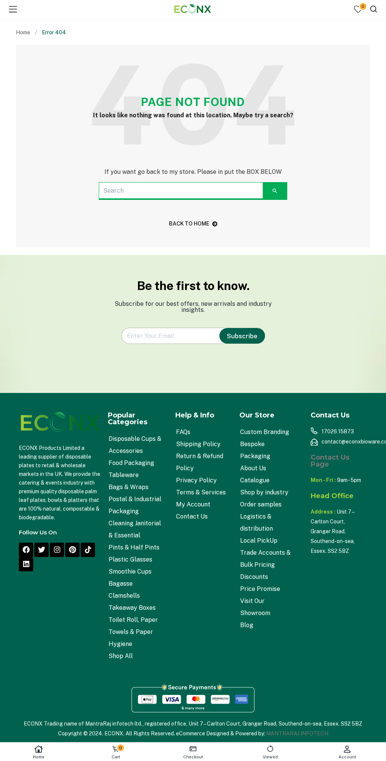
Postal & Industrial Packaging (135, 505)
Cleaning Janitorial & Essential (135, 529)
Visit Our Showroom (255, 607)
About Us (253, 468)
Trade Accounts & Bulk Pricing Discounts (265, 564)
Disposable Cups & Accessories (135, 444)
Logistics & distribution (256, 522)
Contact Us (192, 516)
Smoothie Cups (130, 571)
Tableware (124, 475)
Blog (246, 625)
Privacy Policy (196, 480)
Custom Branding (264, 432)
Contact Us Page (330, 460)
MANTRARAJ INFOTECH (297, 733)
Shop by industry (264, 492)
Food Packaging (131, 462)
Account (347, 757)
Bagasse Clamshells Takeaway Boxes (132, 595)
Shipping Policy (198, 444)
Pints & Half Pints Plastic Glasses (134, 553)
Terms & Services (201, 492)
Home (38, 757)
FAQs (183, 432)
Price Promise (260, 588)
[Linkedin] (26, 564)
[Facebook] (26, 550)
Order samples (261, 504)
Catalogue (255, 480)
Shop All (121, 656)
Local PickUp (258, 540)
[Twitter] (41, 550)
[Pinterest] (72, 550)
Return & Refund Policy (199, 462)
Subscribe (242, 336)
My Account (193, 504)
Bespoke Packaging (255, 450)
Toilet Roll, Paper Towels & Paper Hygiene (133, 631)
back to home (189, 224)
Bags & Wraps (129, 487)
